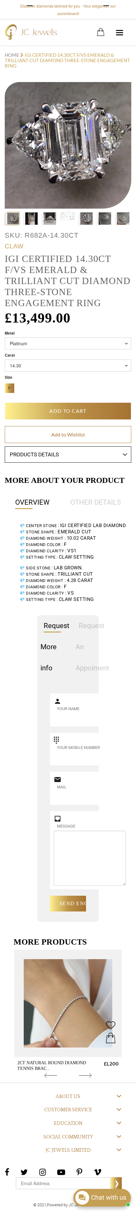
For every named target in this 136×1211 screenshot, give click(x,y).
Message (66, 826)
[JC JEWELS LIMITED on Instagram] (42, 1171)
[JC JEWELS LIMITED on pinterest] (79, 1171)
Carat (10, 355)
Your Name (68, 708)
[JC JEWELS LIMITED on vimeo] (98, 1171)
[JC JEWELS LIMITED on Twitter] (24, 1171)
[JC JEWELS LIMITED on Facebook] (7, 1171)
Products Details (34, 454)
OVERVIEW (32, 502)
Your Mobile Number (78, 747)
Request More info (54, 647)
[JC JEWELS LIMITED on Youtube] (61, 1171)
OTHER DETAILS (95, 502)
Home (12, 55)
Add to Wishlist (68, 434)
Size (8, 377)
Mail (61, 787)
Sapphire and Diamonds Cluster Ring (56, 1065)
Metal (10, 333)
